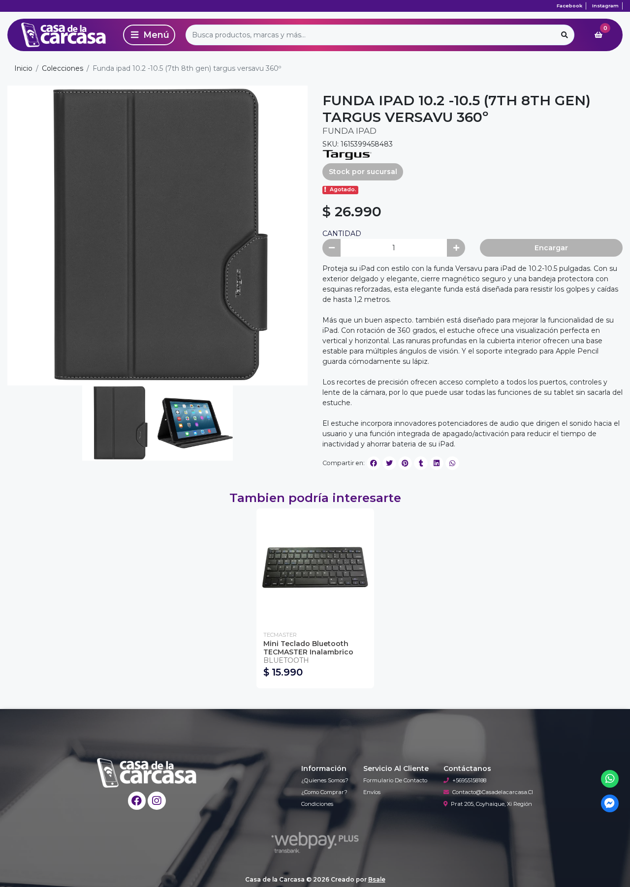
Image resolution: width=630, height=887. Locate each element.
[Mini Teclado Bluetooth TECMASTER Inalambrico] (315, 567)
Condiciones (317, 803)
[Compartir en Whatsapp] (452, 463)
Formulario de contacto (395, 780)
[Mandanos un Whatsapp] (610, 779)
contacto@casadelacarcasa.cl (492, 792)
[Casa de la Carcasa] (63, 35)
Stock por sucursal (363, 171)
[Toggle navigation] (149, 35)
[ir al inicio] (147, 773)
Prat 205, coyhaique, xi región (491, 803)
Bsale (376, 879)
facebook (569, 5)
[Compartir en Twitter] (389, 463)
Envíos (371, 792)
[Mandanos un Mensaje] (610, 804)
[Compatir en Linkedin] (436, 463)
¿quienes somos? (324, 780)
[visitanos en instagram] (157, 801)
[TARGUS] (347, 154)
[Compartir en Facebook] (373, 463)
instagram (605, 5)
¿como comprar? (324, 792)
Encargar (551, 247)
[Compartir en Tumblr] (421, 463)
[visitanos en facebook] (137, 801)
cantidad (341, 233)
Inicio (23, 68)
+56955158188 (469, 780)
